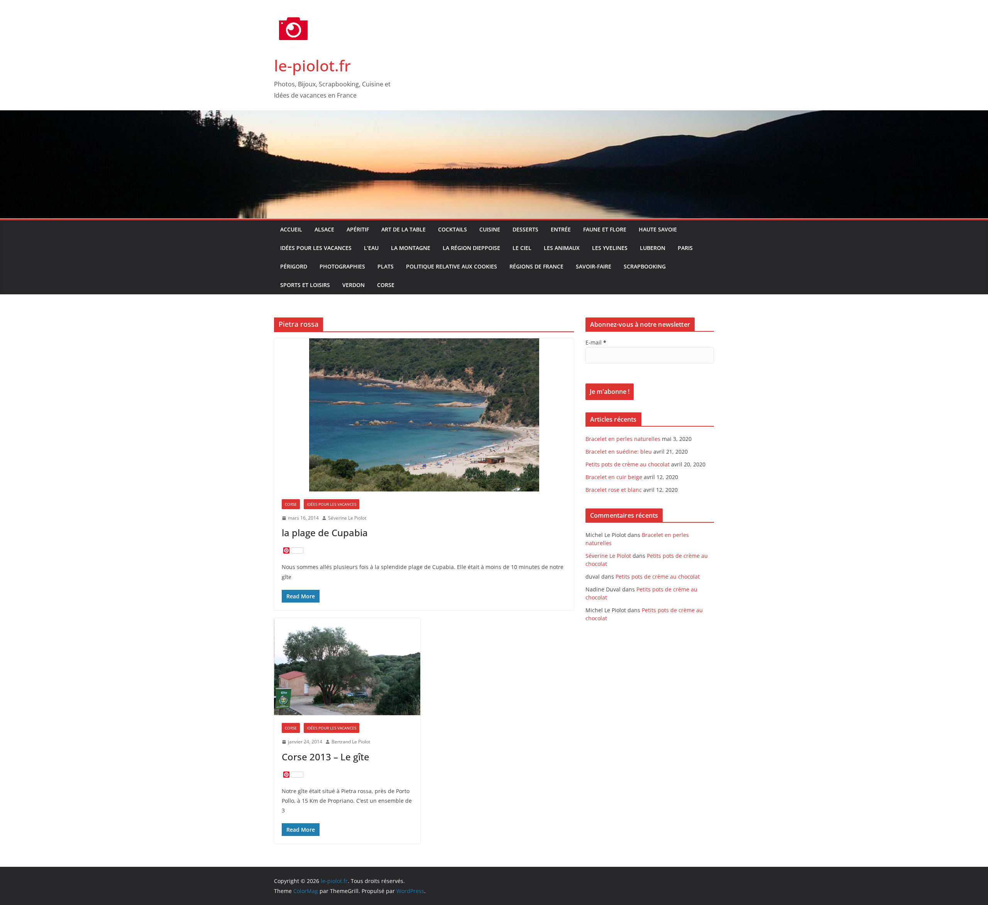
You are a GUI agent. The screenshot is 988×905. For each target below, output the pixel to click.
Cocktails (452, 229)
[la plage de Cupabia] (424, 414)
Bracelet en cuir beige (613, 477)
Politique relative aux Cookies (451, 266)
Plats (385, 266)
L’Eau (371, 248)
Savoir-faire (593, 266)
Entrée (561, 229)
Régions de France (536, 266)
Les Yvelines (610, 248)
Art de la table (403, 229)
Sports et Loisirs (305, 285)
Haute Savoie (658, 229)
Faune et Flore (604, 229)
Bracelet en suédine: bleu (618, 451)
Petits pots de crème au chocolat (627, 464)
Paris (685, 248)
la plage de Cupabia (325, 532)
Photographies (342, 266)
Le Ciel (522, 248)
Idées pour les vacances (316, 248)
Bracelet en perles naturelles (622, 438)
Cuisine (489, 229)
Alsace (324, 229)
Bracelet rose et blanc (613, 489)
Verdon (353, 285)
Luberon (652, 248)
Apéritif (358, 229)
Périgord (293, 266)
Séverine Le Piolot (347, 518)
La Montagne (410, 248)
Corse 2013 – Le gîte (325, 756)
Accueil (291, 229)
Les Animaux (562, 248)
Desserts (525, 229)
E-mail (595, 342)
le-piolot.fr (312, 65)
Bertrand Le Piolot (351, 741)
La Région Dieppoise (471, 248)
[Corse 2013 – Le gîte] (347, 666)
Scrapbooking (645, 266)
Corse (385, 285)
